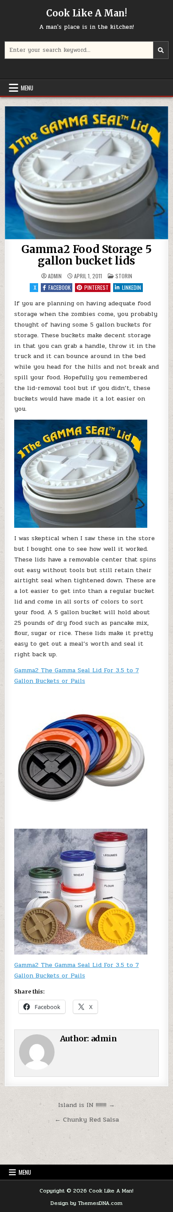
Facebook (59, 287)
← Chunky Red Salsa (87, 1119)
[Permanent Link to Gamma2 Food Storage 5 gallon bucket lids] (87, 172)
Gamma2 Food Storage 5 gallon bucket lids (86, 255)
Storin (123, 276)
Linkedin (131, 287)
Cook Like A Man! (86, 13)
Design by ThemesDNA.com (86, 1203)
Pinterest (96, 287)
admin (55, 276)
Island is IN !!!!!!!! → (86, 1105)
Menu (27, 87)
